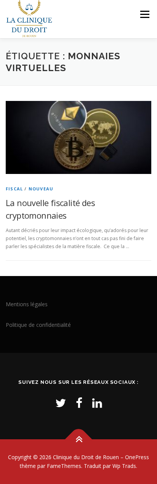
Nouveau (41, 189)
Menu (144, 14)
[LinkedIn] (97, 403)
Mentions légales (27, 304)
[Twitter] (60, 403)
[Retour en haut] (78, 439)
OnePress (137, 457)
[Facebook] (79, 403)
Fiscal (14, 189)
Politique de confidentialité (38, 324)
